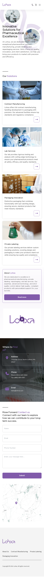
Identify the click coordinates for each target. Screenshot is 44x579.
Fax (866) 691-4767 (18, 377)
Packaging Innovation (10, 556)
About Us (5, 551)
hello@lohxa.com (17, 390)
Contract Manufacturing (19, 551)
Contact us (32, 5)
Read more (22, 297)
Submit (22, 475)
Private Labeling (36, 551)
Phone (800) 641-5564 (19, 375)
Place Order (36, 5)
